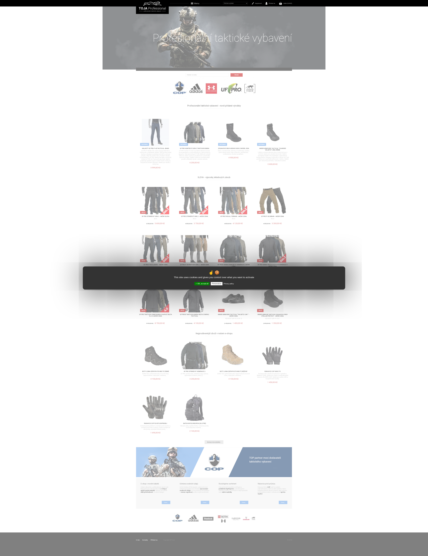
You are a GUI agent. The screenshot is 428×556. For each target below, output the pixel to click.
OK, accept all (202, 284)
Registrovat (258, 3)
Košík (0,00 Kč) (288, 3)
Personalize (216, 284)
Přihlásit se (272, 3)
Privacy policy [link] (229, 284)
